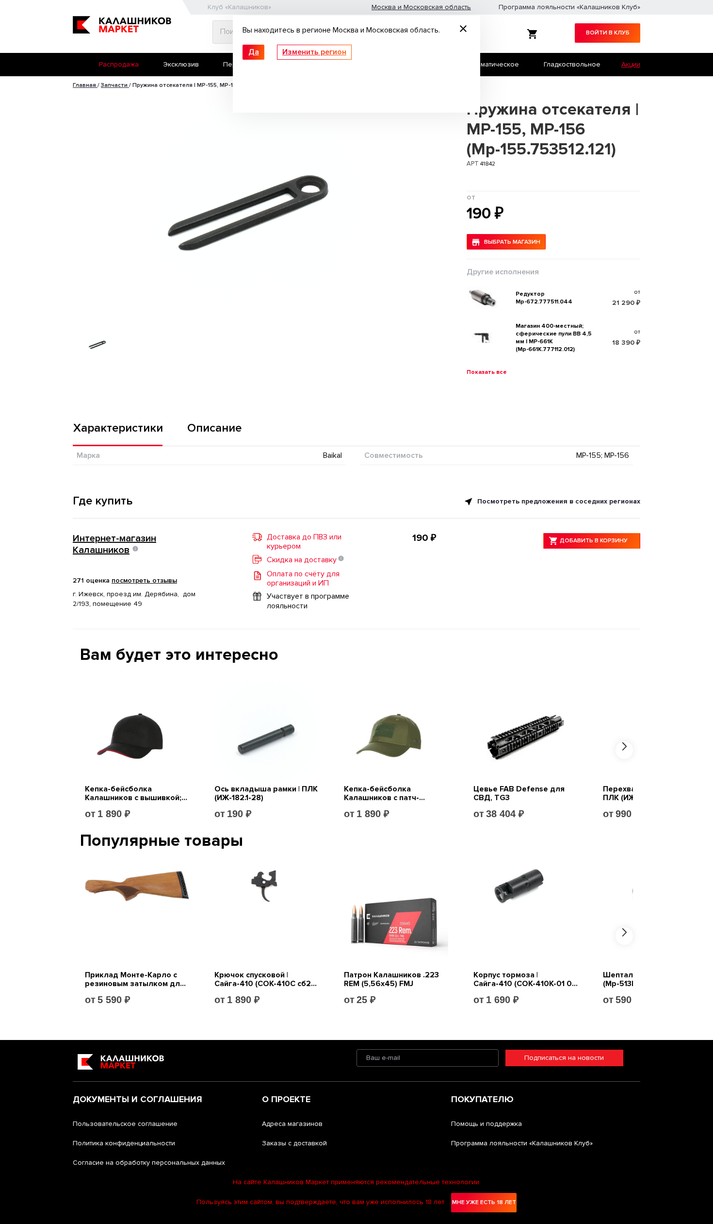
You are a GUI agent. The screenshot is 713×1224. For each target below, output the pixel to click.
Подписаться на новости (564, 1058)
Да (253, 52)
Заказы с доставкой (294, 1143)
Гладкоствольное (572, 64)
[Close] (463, 30)
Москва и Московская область (421, 7)
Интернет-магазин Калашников (114, 544)
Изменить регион (314, 52)
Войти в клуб (608, 32)
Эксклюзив (181, 64)
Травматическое (492, 64)
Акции (630, 64)
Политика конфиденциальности (124, 1143)
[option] (254, 203)
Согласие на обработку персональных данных (149, 1162)
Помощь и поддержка (486, 1124)
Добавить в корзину (594, 540)
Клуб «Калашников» (239, 7)
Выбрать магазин (512, 242)
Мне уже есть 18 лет (484, 1202)
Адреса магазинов (292, 1124)
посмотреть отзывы (144, 580)
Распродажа (119, 64)
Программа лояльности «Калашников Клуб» (569, 7)
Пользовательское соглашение (125, 1124)
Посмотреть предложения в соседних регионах (557, 501)
